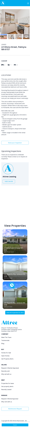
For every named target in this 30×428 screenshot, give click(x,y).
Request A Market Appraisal (10, 368)
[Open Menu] (28, 3)
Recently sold (5, 371)
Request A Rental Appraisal (9, 399)
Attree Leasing (9, 176)
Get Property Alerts (7, 359)
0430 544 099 (9, 181)
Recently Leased (6, 389)
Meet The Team (6, 337)
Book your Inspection (15, 143)
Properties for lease (7, 383)
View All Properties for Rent (15, 312)
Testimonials (5, 340)
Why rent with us (6, 402)
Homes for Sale (6, 353)
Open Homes (5, 356)
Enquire (15, 425)
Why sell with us (6, 374)
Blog (2, 343)
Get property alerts (7, 386)
